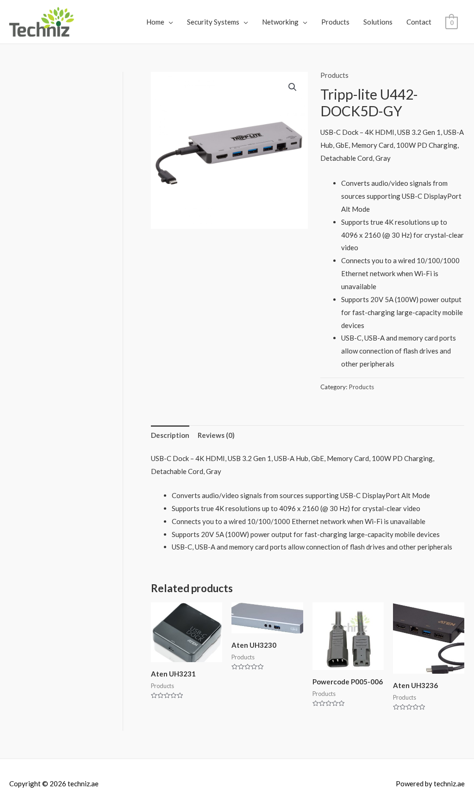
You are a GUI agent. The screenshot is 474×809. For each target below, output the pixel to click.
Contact (418, 22)
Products (335, 22)
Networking (280, 22)
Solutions (378, 22)
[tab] (170, 435)
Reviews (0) (216, 435)
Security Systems (213, 22)
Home (155, 22)
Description (170, 435)
